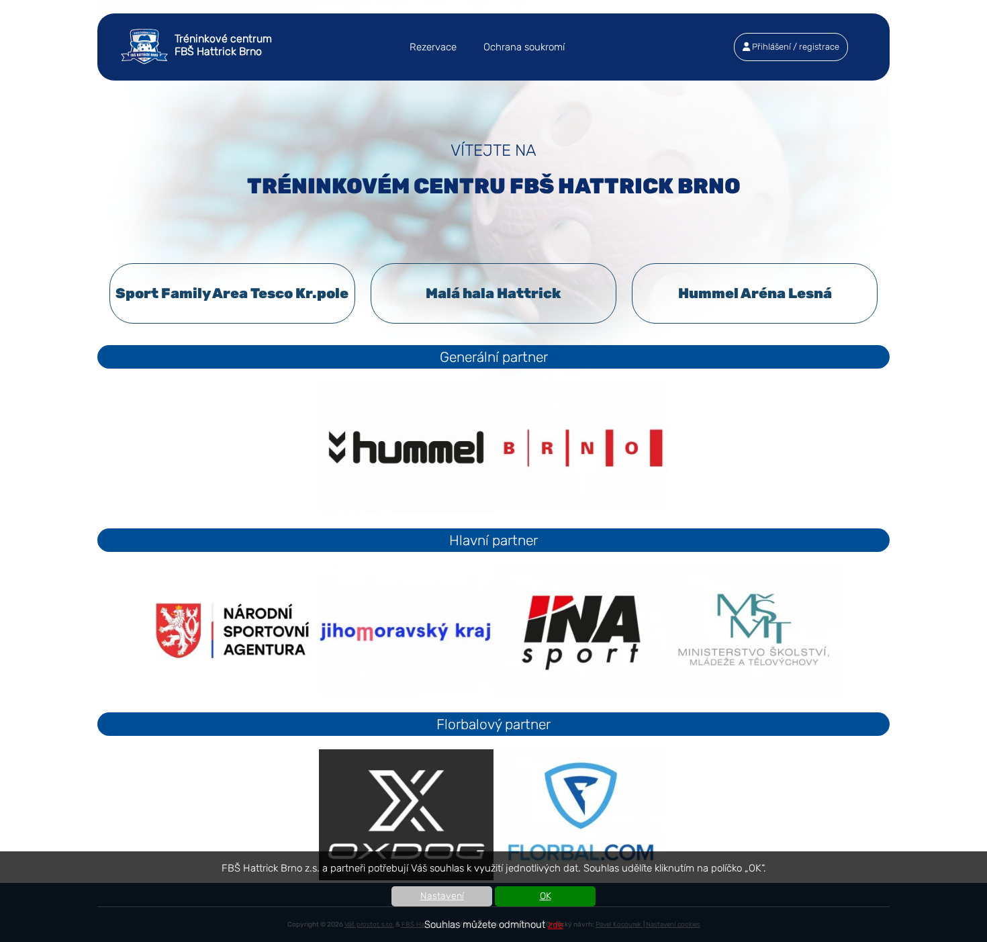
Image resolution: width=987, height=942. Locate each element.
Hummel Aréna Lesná (755, 293)
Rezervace (433, 47)
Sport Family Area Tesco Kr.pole (231, 293)
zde (555, 925)
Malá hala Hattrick (493, 293)
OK (545, 896)
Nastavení (442, 896)
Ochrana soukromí (524, 47)
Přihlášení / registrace (794, 47)
